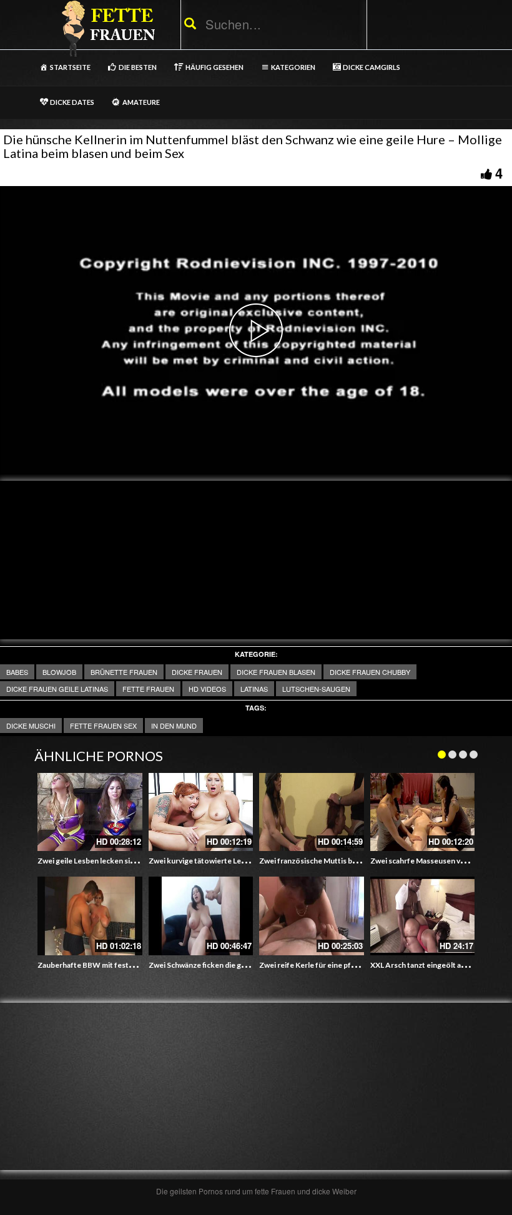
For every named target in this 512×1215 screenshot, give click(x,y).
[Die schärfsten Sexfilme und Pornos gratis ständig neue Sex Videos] (106, 28)
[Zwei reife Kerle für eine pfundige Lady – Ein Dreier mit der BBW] (311, 916)
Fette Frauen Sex (103, 725)
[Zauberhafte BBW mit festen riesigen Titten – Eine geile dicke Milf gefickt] (89, 916)
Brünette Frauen (124, 672)
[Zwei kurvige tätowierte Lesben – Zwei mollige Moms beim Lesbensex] (201, 812)
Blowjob (59, 672)
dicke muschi (31, 725)
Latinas (254, 689)
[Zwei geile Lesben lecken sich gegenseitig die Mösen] (89, 812)
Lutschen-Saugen (316, 689)
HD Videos (207, 689)
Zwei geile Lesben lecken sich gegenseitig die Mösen (127, 860)
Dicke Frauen (197, 672)
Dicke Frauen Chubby (370, 672)
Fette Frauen (148, 689)
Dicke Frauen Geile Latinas (57, 689)
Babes (17, 672)
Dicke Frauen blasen (276, 672)
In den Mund (174, 725)
